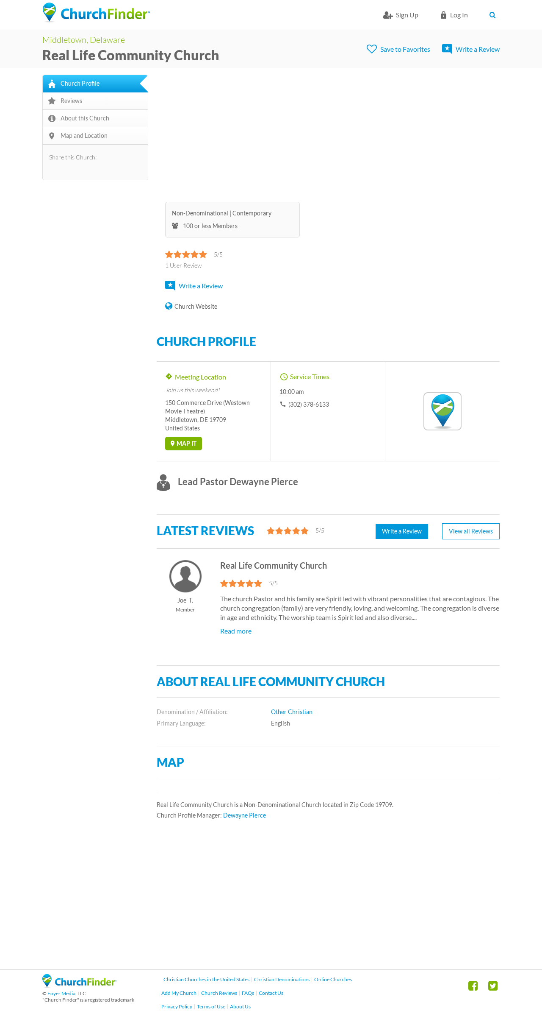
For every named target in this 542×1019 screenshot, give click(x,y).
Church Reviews (219, 993)
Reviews (71, 100)
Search (494, 14)
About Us (240, 1006)
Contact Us (271, 993)
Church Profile (80, 83)
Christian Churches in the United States (206, 979)
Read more (236, 631)
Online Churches (333, 979)
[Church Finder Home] (79, 985)
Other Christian (291, 711)
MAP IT (186, 443)
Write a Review (478, 49)
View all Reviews (471, 531)
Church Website (195, 306)
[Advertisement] (328, 134)
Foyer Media (61, 993)
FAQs (248, 993)
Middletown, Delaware (83, 39)
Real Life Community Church (130, 55)
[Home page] (96, 12)
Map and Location (84, 135)
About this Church (85, 118)
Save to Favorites (405, 49)
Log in (459, 15)
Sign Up (407, 15)
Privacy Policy (176, 1006)
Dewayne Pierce (244, 815)
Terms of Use (211, 1006)
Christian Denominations (282, 979)
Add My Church (178, 993)
